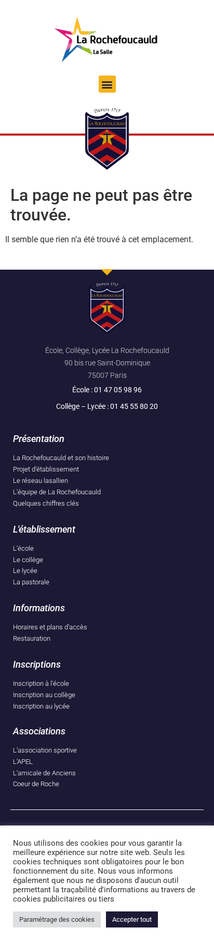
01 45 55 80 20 (134, 406)
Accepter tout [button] (132, 919)
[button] (107, 84)
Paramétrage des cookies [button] (57, 919)
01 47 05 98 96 (118, 390)
